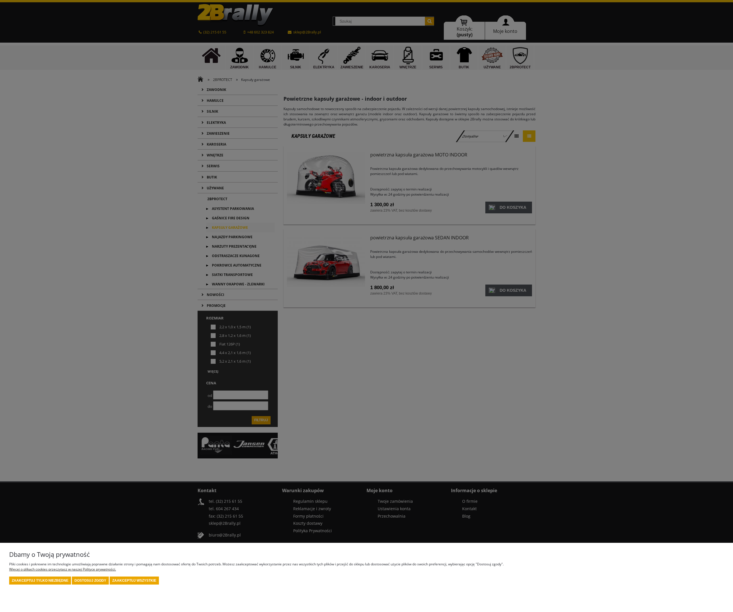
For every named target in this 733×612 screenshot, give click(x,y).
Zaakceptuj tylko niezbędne (40, 581)
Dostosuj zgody (90, 581)
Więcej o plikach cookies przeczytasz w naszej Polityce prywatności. (62, 569)
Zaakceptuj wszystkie (134, 581)
